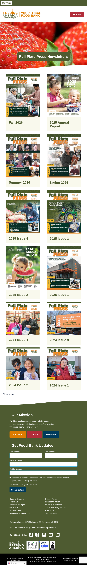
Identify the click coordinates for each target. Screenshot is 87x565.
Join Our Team (15, 510)
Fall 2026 (16, 122)
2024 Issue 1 (59, 385)
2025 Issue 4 (18, 238)
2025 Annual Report (59, 124)
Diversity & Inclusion (53, 505)
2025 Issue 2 (18, 295)
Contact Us (49, 510)
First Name (14, 452)
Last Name (49, 452)
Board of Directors (17, 499)
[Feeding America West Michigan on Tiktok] (31, 534)
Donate (77, 14)
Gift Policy (14, 508)
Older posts (8, 394)
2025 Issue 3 (59, 238)
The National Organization (55, 508)
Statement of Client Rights (20, 513)
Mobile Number (16, 469)
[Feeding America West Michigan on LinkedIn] (58, 536)
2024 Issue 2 (18, 385)
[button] (6, 3)
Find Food (18, 434)
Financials (14, 502)
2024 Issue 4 (18, 339)
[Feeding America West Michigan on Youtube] (51, 536)
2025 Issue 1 (59, 295)
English (13, 563)
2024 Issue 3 (59, 340)
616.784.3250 (20, 535)
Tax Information (51, 513)
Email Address (16, 460)
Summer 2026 (19, 182)
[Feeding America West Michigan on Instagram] (44, 536)
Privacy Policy (51, 499)
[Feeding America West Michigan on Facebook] (38, 536)
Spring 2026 (59, 182)
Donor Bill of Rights (17, 505)
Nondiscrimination (52, 502)
